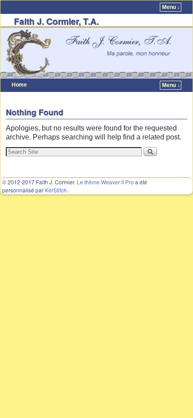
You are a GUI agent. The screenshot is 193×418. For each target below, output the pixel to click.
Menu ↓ (171, 7)
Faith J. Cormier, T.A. (56, 21)
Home (19, 85)
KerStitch (56, 190)
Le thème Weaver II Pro (105, 182)
